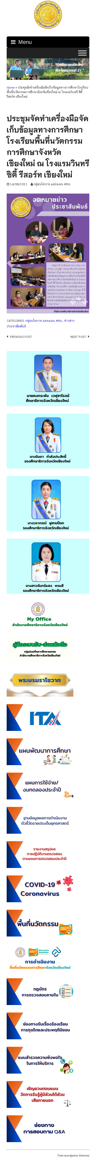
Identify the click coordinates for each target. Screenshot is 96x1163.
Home (11, 87)
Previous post (21, 336)
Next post (78, 336)
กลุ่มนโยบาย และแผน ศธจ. (52, 184)
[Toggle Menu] (82, 52)
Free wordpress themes (73, 1155)
